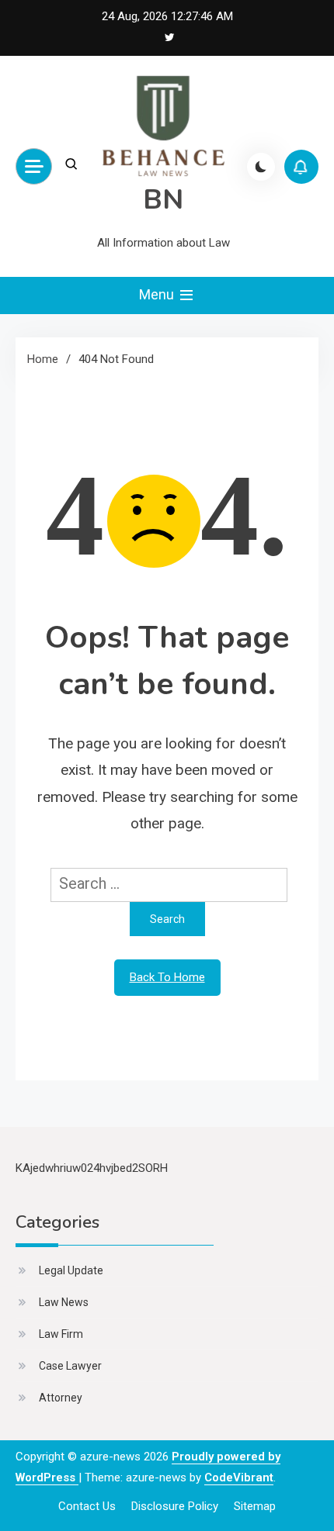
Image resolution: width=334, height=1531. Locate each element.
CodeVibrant (238, 1477)
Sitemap (255, 1506)
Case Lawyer (70, 1366)
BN (163, 200)
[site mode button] (261, 167)
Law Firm (61, 1334)
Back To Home (167, 977)
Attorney (60, 1397)
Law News (64, 1302)
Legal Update (71, 1270)
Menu (158, 294)
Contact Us (87, 1506)
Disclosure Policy (174, 1506)
